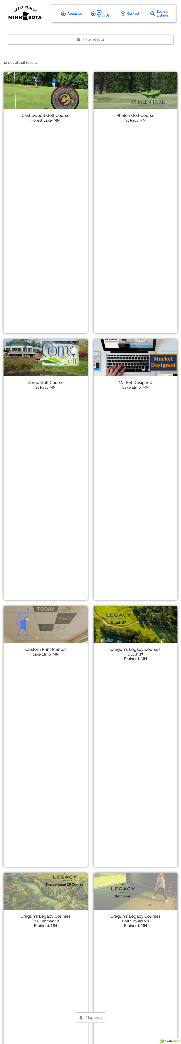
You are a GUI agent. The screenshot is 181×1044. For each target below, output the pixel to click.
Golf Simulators (135, 921)
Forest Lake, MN (45, 120)
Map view (94, 1017)
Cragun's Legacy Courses (135, 649)
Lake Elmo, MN (135, 387)
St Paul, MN (135, 120)
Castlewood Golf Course (45, 115)
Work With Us (103, 13)
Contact (133, 14)
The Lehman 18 (45, 921)
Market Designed (135, 382)
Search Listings (163, 13)
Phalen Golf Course (135, 115)
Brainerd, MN (135, 658)
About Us (74, 14)
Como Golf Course (45, 382)
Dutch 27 (135, 654)
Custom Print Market (45, 649)
